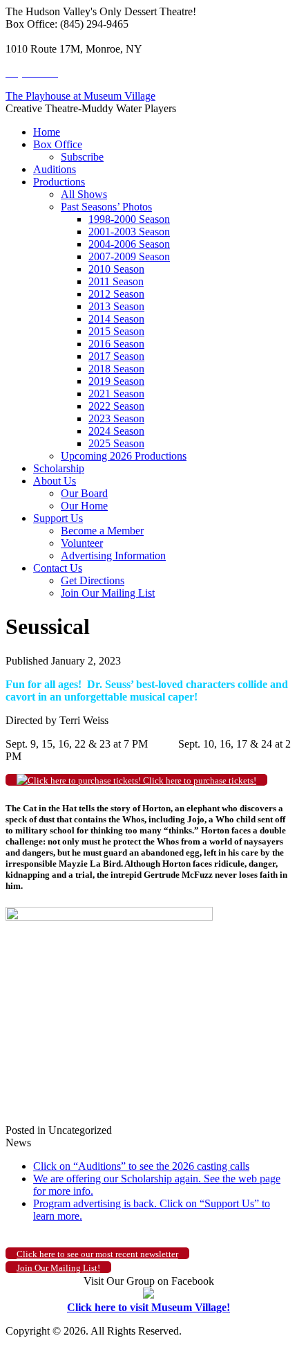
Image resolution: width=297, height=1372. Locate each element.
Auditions (54, 169)
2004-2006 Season (129, 244)
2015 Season (116, 331)
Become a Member (102, 530)
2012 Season (116, 294)
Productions (59, 182)
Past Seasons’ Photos (106, 207)
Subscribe (82, 157)
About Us (54, 481)
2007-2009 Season (129, 256)
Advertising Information (113, 555)
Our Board (84, 493)
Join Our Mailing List (108, 593)
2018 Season (116, 368)
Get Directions (92, 580)
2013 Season (116, 306)
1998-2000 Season (129, 219)
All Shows (84, 194)
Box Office (57, 144)
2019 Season (116, 381)
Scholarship (58, 468)
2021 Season (116, 393)
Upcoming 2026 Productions (123, 456)
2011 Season (116, 281)
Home (46, 132)
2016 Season (116, 344)
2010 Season (116, 269)
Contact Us (57, 568)
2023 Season (116, 418)
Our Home (84, 506)
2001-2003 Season (129, 231)
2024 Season (116, 431)
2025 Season (116, 443)
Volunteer (82, 543)
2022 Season (116, 406)
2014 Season (116, 319)
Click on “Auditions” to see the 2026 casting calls (141, 1166)
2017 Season (116, 356)
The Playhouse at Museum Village (80, 96)
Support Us (58, 518)
